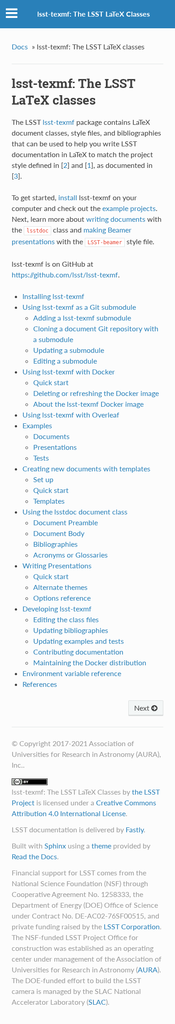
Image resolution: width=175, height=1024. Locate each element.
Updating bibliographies (70, 630)
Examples (37, 425)
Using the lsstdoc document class (74, 511)
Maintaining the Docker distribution (89, 662)
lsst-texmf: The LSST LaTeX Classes (93, 13)
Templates (49, 501)
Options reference (62, 597)
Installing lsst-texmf (53, 296)
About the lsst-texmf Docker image (88, 404)
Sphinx (55, 845)
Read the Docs (34, 856)
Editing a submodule (65, 360)
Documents (51, 436)
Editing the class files (66, 619)
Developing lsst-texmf (57, 608)
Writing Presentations (57, 565)
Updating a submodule (68, 350)
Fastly (135, 829)
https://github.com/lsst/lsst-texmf (65, 274)
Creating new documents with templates (86, 468)
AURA (148, 969)
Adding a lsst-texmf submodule (82, 317)
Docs (20, 46)
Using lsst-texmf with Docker (68, 371)
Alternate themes (60, 587)
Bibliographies (55, 544)
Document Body (58, 533)
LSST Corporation (132, 926)
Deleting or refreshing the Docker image (96, 393)
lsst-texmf (58, 122)
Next (142, 707)
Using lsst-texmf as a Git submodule (79, 307)
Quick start (51, 382)
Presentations (55, 447)
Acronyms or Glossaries (70, 554)
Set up (43, 479)
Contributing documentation (78, 651)
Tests (41, 457)
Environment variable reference (71, 673)
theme (101, 845)
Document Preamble (65, 522)
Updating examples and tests (78, 641)
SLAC (97, 1002)
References (39, 684)
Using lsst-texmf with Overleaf (70, 414)
